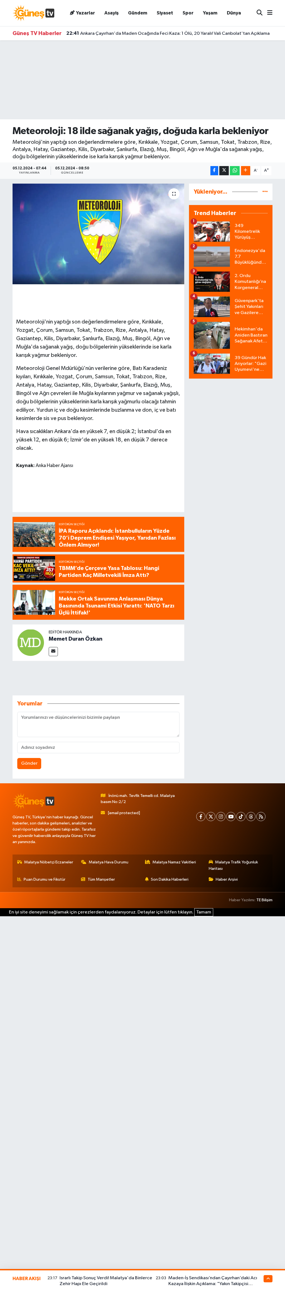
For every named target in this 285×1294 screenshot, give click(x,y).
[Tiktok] (240, 816)
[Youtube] (230, 816)
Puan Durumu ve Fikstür (44, 879)
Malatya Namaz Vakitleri (174, 862)
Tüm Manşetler (101, 879)
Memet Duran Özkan (75, 639)
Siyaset (165, 13)
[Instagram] (220, 816)
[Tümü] (265, 191)
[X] (210, 816)
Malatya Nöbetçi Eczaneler (48, 862)
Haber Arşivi (227, 879)
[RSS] (261, 816)
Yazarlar (85, 13)
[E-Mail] (53, 651)
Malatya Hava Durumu (108, 862)
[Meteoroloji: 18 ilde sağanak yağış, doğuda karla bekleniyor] (98, 234)
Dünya (234, 13)
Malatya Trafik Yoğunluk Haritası (233, 865)
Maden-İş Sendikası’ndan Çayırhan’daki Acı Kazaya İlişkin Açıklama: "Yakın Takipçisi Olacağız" (212, 1284)
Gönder (29, 763)
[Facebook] (200, 816)
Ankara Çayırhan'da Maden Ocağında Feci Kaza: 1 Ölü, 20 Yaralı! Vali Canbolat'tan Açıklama (168, 33)
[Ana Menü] (267, 13)
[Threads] (250, 816)
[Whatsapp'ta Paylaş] (235, 170)
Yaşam (210, 13)
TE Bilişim (264, 900)
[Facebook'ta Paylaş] (214, 170)
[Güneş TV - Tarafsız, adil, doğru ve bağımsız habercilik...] (33, 13)
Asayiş (111, 13)
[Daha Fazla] (245, 170)
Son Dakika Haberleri (169, 879)
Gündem (137, 13)
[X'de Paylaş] (224, 170)
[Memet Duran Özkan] (30, 642)
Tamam (203, 912)
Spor (188, 13)
